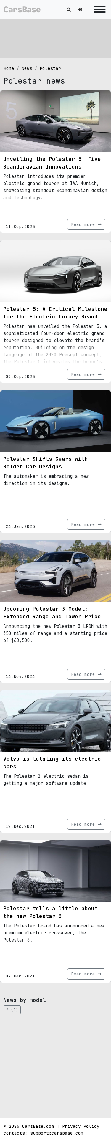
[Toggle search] (68, 9)
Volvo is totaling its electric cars (52, 762)
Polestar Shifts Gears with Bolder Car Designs (45, 462)
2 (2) (12, 1009)
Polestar (50, 68)
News (27, 68)
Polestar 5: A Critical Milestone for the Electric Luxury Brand (55, 313)
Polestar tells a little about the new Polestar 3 (50, 912)
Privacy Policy (80, 1126)
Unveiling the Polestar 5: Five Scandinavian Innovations (52, 163)
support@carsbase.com (56, 1133)
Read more (84, 224)
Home (9, 68)
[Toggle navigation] (98, 9)
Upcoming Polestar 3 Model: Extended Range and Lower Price (52, 612)
